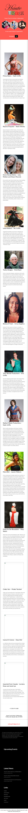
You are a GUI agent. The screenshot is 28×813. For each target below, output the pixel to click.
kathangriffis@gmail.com (14, 724)
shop (5, 800)
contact (6, 802)
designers (6, 792)
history (6, 798)
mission (6, 794)
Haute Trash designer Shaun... (11, 776)
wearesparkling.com (16, 811)
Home (5, 790)
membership (7, 796)
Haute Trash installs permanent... (13, 772)
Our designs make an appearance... (13, 780)
